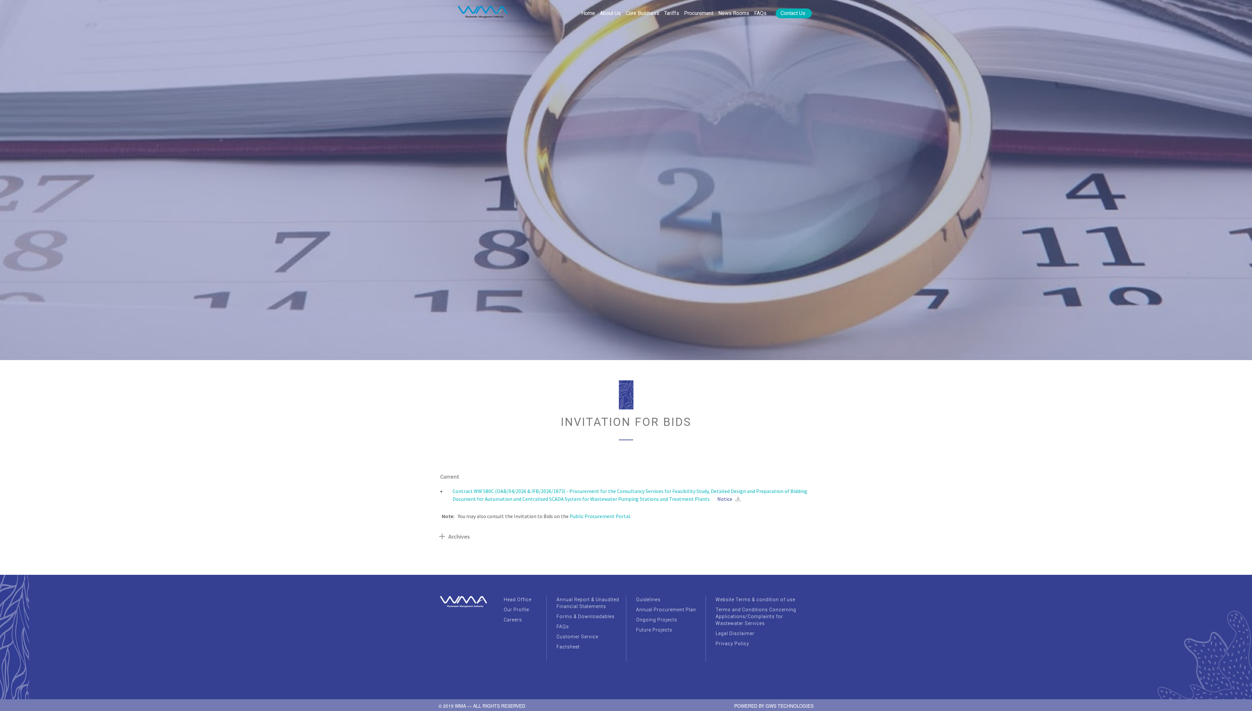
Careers (513, 619)
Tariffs (671, 13)
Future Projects (654, 629)
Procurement (698, 13)
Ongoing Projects (656, 619)
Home (588, 13)
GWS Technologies (789, 706)
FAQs (760, 13)
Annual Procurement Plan (666, 609)
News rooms (733, 13)
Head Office (517, 599)
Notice (724, 499)
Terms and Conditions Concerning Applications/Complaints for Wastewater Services (756, 616)
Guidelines (648, 599)
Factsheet (568, 646)
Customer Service (577, 636)
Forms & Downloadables (586, 616)
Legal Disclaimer (735, 633)
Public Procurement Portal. (600, 516)
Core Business (642, 13)
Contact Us (793, 13)
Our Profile (516, 609)
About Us (610, 13)
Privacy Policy (732, 643)
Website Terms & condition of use (755, 599)
